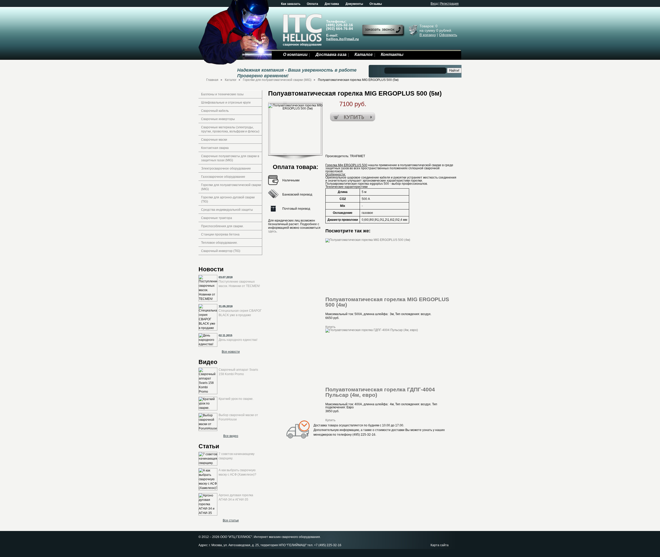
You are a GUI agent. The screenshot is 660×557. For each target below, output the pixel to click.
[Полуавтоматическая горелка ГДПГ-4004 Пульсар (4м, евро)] (371, 330)
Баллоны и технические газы (222, 94)
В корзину (427, 35)
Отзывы (375, 4)
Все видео (230, 436)
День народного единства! (238, 340)
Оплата (312, 4)
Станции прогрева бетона (220, 234)
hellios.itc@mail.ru (342, 39)
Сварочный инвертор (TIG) (220, 251)
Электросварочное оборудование (226, 168)
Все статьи (231, 520)
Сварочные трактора (216, 218)
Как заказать (290, 4)
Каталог (363, 54)
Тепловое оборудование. (219, 242)
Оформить (448, 35)
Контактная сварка (215, 148)
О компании (295, 54)
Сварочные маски (214, 139)
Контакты (392, 54)
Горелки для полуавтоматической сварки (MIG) (277, 80)
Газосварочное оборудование (223, 177)
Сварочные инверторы (218, 119)
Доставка (332, 4)
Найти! (454, 70)
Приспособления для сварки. (222, 226)
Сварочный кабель (215, 111)
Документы (354, 4)
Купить (330, 327)
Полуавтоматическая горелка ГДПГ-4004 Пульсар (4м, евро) (380, 392)
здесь (272, 231)
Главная (212, 80)
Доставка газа (331, 54)
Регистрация (449, 3)
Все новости (231, 351)
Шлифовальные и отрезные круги (226, 102)
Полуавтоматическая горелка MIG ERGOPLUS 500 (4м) (387, 302)
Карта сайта (440, 545)
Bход (434, 3)
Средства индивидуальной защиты (227, 210)
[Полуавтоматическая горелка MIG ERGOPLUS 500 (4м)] (367, 240)
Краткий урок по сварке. (236, 399)
